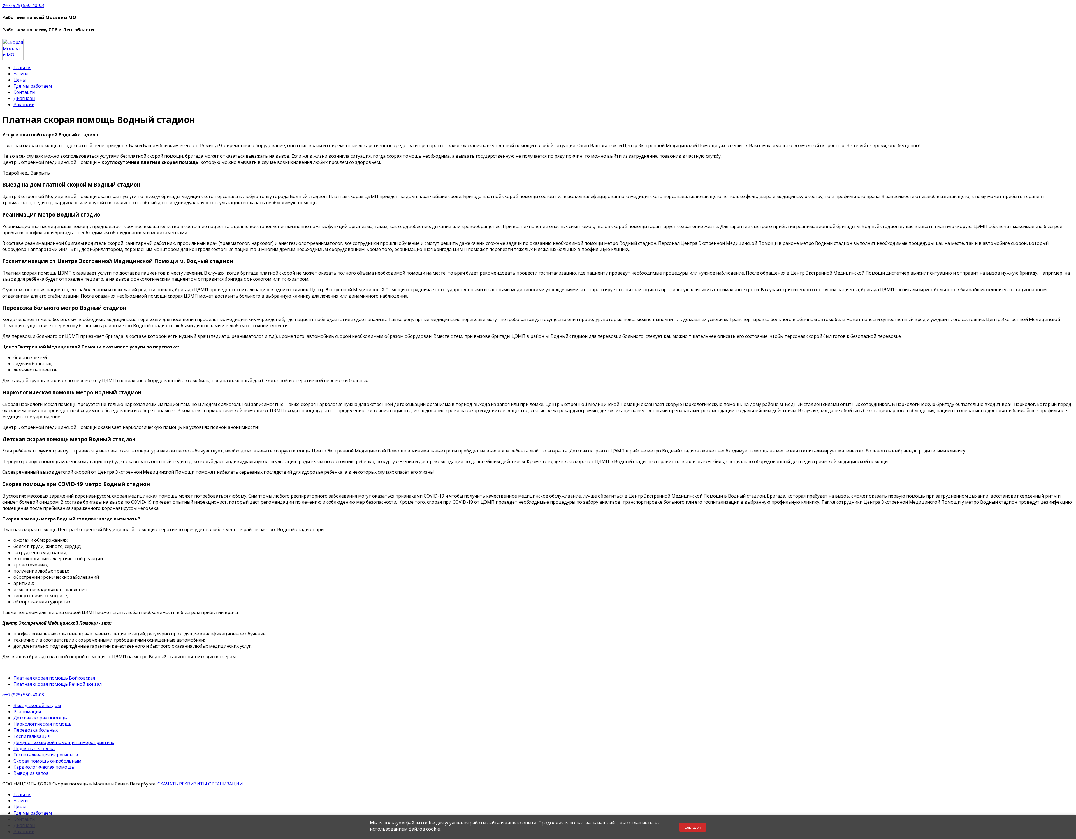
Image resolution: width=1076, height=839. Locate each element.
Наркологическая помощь (42, 724)
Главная (22, 67)
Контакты (24, 92)
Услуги (20, 74)
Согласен (693, 827)
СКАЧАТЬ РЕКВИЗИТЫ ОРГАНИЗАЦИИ (200, 784)
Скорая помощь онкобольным (47, 761)
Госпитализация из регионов (45, 755)
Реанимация (27, 711)
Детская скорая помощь (40, 718)
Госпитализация (31, 736)
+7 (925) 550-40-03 (23, 5)
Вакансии (23, 104)
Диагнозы (24, 98)
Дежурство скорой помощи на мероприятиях (63, 742)
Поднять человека (34, 748)
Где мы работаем (32, 86)
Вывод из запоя (30, 773)
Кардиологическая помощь (43, 767)
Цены (19, 80)
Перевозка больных (35, 730)
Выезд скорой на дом (37, 705)
